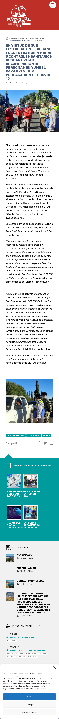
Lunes (10, 654)
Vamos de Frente (22, 637)
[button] (54, 667)
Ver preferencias (29, 712)
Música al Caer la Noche (27, 650)
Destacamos (14, 40)
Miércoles (31, 654)
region (46, 436)
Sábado (21, 657)
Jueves (43, 654)
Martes (19, 654)
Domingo (11, 641)
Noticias (25, 40)
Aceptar (29, 696)
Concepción (33, 436)
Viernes (11, 657)
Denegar (29, 704)
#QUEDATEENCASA (16, 436)
